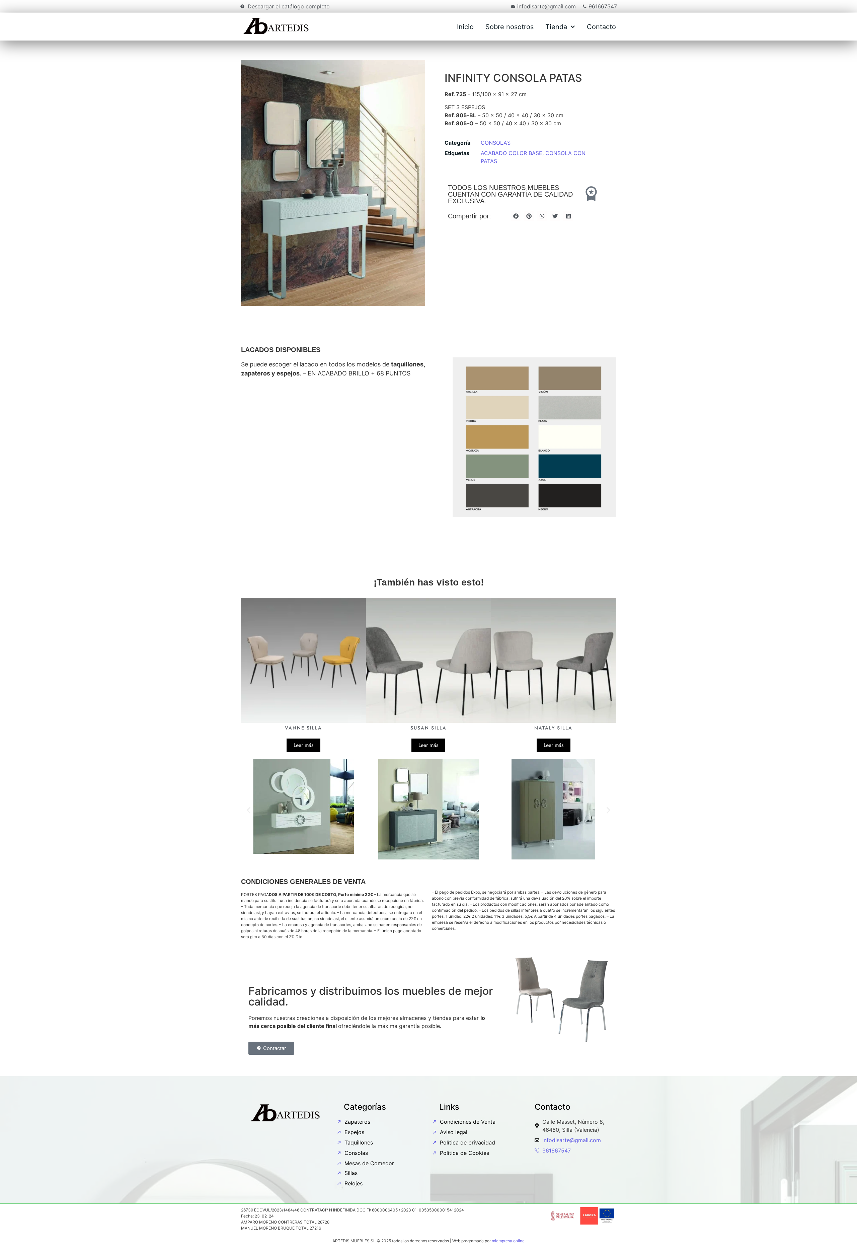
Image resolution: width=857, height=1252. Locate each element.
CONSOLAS (496, 142)
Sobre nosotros (509, 27)
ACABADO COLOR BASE (511, 153)
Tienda (556, 27)
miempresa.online (508, 1240)
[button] (516, 216)
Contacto (601, 27)
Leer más (303, 745)
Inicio (465, 27)
